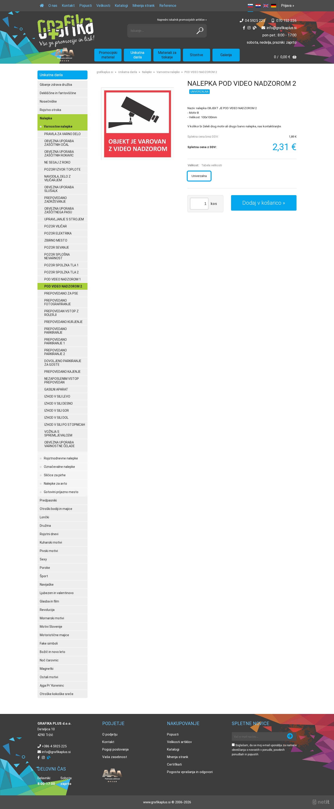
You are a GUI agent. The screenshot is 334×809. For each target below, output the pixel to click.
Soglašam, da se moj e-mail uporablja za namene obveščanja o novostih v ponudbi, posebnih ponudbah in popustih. (264, 750)
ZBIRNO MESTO (55, 240)
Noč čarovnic (49, 660)
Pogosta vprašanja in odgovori (190, 772)
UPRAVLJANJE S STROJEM (64, 219)
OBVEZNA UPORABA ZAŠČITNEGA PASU (59, 210)
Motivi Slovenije (51, 626)
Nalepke (46, 118)
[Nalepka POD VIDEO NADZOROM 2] (137, 124)
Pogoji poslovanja (115, 749)
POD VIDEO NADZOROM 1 (62, 279)
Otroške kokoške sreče (56, 694)
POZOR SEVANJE (56, 247)
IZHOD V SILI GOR (56, 410)
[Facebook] (244, 28)
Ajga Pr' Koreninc (52, 685)
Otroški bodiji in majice (56, 509)
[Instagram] (249, 28)
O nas (52, 5)
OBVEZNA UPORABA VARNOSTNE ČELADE (59, 444)
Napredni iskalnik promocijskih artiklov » (182, 19)
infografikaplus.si (282, 28)
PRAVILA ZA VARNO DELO (62, 134)
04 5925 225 (255, 20)
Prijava (287, 5)
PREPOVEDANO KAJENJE (62, 371)
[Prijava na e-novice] (290, 736)
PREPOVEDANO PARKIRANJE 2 (55, 352)
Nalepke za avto (55, 483)
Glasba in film (49, 601)
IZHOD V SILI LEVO (57, 396)
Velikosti (103, 5)
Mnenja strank (143, 5)
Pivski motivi (49, 551)
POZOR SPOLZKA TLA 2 (61, 272)
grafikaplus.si (105, 72)
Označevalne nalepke (59, 467)
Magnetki (46, 668)
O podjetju (109, 734)
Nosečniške (48, 101)
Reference (167, 5)
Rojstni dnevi (49, 534)
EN (266, 5)
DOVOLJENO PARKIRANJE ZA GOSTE (62, 362)
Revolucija (47, 610)
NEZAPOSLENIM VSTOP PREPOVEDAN (61, 380)
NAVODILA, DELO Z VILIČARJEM (57, 178)
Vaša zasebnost (114, 757)
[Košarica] (285, 57)
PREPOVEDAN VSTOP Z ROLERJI (61, 313)
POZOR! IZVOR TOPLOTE (62, 169)
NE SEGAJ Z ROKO (57, 162)
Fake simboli (49, 643)
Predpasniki (48, 500)
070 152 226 (286, 20)
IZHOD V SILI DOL (56, 417)
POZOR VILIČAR (55, 226)
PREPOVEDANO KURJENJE (63, 322)
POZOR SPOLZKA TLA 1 (61, 265)
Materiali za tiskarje (167, 54)
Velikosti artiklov (179, 742)
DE (273, 5)
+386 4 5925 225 (54, 746)
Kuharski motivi (51, 542)
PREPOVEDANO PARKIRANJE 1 (55, 341)
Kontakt (68, 5)
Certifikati (174, 764)
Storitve (196, 55)
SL (250, 5)
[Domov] (41, 5)
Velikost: (205, 165)
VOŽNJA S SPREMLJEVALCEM (58, 433)
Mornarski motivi (52, 618)
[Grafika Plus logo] (65, 30)
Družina (45, 525)
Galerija (226, 55)
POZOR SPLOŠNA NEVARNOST (57, 256)
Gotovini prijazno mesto (61, 492)
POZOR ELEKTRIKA (58, 233)
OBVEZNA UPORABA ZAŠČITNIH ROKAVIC (59, 153)
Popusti (85, 5)
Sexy (43, 559)
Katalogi (121, 5)
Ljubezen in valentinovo (57, 593)
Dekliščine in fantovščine (58, 93)
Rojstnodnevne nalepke (61, 458)
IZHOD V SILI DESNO (58, 403)
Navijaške (47, 584)
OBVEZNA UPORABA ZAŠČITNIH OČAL (59, 142)
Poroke (45, 568)
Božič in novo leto (52, 652)
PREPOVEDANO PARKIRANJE (55, 330)
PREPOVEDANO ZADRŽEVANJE (55, 199)
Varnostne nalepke (58, 126)
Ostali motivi (49, 677)
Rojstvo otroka (50, 110)
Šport (44, 576)
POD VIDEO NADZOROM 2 (63, 286)
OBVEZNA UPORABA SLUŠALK (59, 189)
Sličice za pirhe (55, 475)
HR (258, 5)
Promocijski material (108, 54)
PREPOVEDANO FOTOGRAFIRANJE (57, 302)
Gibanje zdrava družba (56, 84)
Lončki (44, 517)
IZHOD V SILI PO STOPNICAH (64, 424)
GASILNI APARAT (56, 389)
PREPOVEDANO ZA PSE (61, 293)
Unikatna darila (137, 54)
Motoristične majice (54, 635)
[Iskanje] (200, 31)
